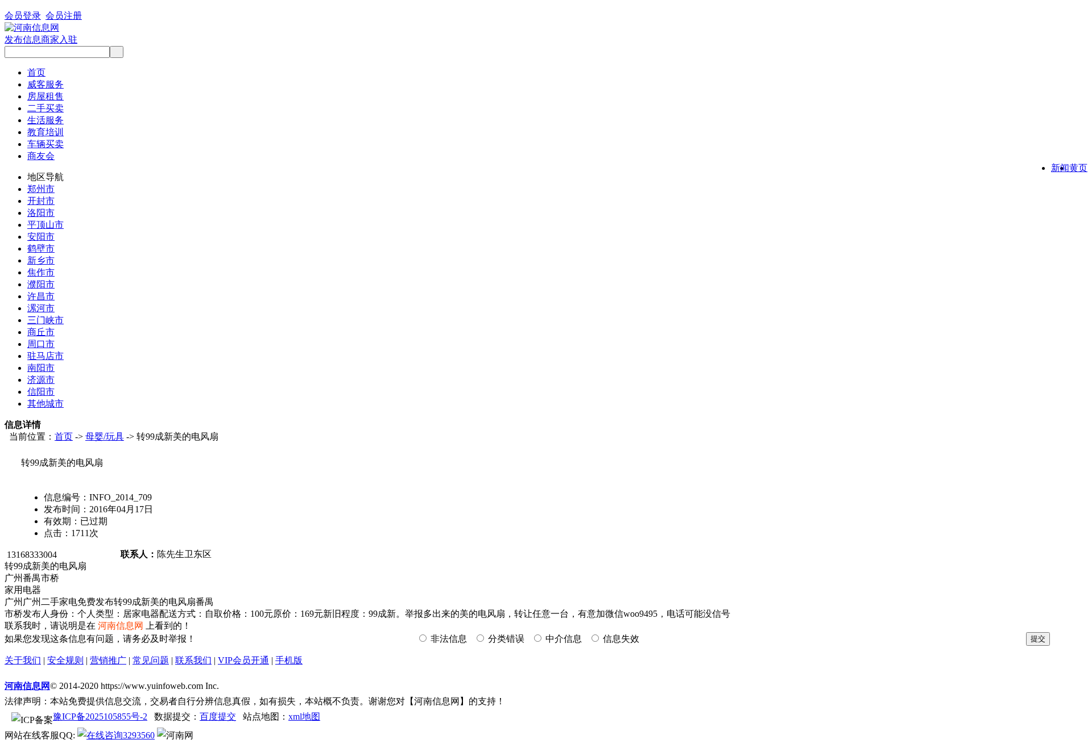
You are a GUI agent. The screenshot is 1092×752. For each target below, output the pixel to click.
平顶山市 (45, 224)
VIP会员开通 (243, 660)
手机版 (289, 660)
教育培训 (45, 132)
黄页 (1078, 168)
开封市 (41, 201)
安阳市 (41, 236)
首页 (36, 72)
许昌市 (41, 296)
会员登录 (23, 15)
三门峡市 (45, 320)
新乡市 (41, 260)
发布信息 (23, 39)
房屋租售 (45, 96)
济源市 (41, 380)
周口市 (41, 344)
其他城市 (45, 403)
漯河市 (41, 308)
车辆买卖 (45, 144)
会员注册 (64, 15)
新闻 (1060, 168)
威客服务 (45, 84)
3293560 (139, 735)
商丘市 (41, 332)
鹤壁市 (41, 248)
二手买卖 (45, 108)
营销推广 (108, 660)
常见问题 (151, 660)
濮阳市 (41, 284)
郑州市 (41, 189)
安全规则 (65, 660)
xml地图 (304, 716)
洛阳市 (41, 213)
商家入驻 (59, 39)
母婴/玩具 (104, 436)
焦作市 (41, 272)
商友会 (41, 156)
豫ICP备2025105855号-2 (100, 716)
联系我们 (193, 660)
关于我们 (23, 660)
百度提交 (218, 716)
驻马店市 (45, 356)
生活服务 (45, 120)
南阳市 (41, 368)
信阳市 (41, 391)
